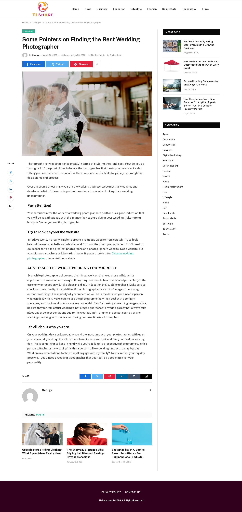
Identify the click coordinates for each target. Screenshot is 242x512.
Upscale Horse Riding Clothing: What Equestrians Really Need (42, 451)
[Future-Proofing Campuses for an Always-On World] (172, 85)
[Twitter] (10, 181)
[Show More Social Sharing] (97, 64)
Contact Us (133, 492)
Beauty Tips (169, 144)
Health (166, 176)
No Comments (98, 55)
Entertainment (170, 166)
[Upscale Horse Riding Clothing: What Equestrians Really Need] (42, 434)
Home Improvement (173, 187)
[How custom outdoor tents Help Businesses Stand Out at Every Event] (172, 66)
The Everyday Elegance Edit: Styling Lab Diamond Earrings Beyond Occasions (86, 453)
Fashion (152, 9)
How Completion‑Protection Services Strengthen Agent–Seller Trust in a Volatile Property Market (200, 104)
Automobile (169, 139)
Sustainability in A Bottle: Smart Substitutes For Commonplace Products (128, 453)
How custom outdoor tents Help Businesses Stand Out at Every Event (201, 64)
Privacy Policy (111, 492)
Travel (206, 9)
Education (119, 9)
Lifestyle (136, 9)
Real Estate (169, 9)
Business (102, 9)
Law (165, 192)
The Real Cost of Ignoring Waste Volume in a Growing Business (199, 44)
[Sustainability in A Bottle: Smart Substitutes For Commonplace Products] (132, 434)
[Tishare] (42, 9)
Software (168, 223)
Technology (189, 9)
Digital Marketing (172, 155)
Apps (165, 134)
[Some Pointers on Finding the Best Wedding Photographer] (87, 113)
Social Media (169, 218)
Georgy (35, 55)
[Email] (10, 206)
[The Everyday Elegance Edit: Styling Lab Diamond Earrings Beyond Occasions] (87, 434)
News (88, 9)
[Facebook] (10, 172)
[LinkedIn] (10, 189)
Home (75, 9)
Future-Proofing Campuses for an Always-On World (201, 83)
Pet (165, 208)
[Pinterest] (10, 197)
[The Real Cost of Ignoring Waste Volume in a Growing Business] (172, 46)
